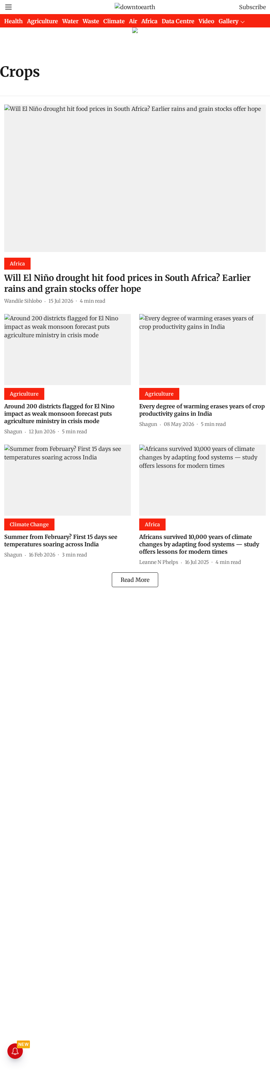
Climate (114, 21)
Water (70, 21)
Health (13, 21)
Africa (149, 21)
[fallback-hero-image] (135, 178)
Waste (91, 21)
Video (206, 21)
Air (133, 21)
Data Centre (178, 21)
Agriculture (42, 21)
